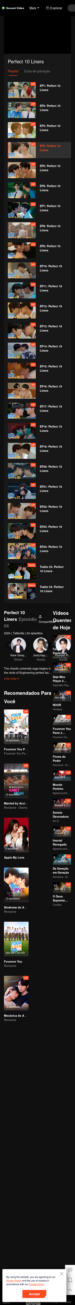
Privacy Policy (14, 1280)
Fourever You (13, 961)
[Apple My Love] (16, 835)
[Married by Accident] (16, 781)
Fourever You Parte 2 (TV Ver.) (24, 749)
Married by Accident (17, 803)
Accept (34, 1294)
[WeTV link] (13, 8)
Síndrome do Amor (16, 907)
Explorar (56, 8)
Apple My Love (14, 857)
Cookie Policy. (36, 1284)
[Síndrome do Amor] (16, 885)
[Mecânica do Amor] (16, 993)
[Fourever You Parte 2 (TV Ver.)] (16, 726)
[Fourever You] (16, 939)
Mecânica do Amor (16, 1016)
